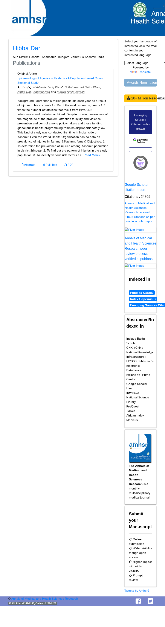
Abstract (29, 164)
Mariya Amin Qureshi (71, 91)
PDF (70, 164)
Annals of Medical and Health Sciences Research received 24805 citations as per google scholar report (140, 212)
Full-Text (51, 164)
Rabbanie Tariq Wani (47, 87)
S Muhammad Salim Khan (82, 87)
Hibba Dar (24, 91)
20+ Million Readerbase (143, 98)
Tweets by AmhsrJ (136, 590)
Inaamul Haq (41, 91)
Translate (144, 72)
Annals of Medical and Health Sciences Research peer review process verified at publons (140, 248)
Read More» (92, 155)
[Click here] (140, 229)
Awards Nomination (142, 82)
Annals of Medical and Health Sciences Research (44, 598)
